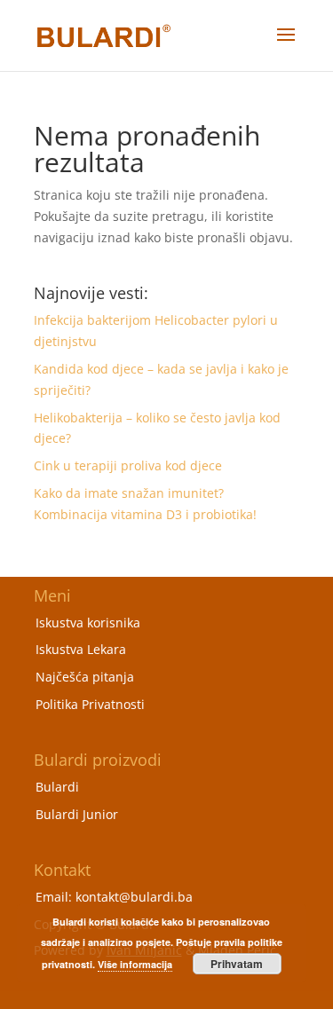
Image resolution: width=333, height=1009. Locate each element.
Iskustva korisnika (88, 622)
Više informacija (135, 964)
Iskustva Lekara (81, 649)
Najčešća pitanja (85, 676)
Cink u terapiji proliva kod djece (128, 465)
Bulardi (57, 786)
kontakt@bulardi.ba (134, 896)
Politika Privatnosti (90, 704)
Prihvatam (236, 964)
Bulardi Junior (77, 814)
